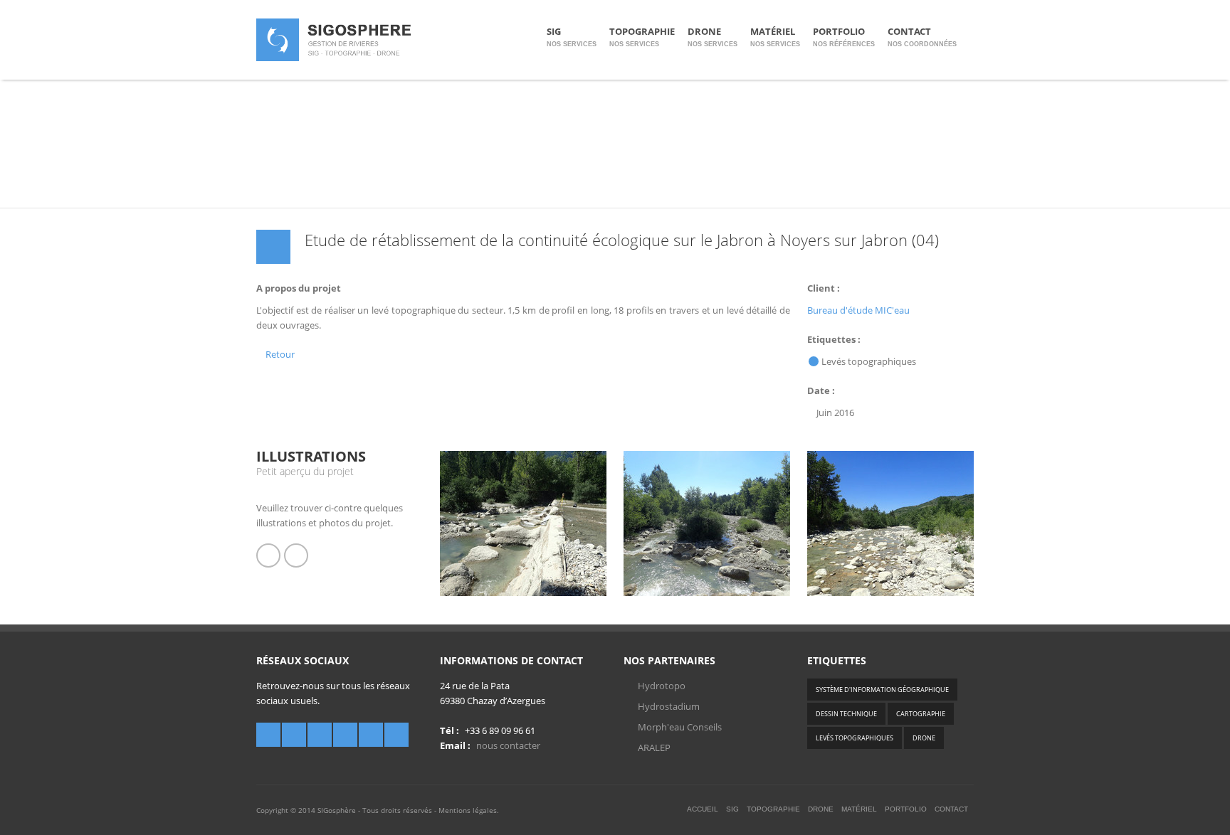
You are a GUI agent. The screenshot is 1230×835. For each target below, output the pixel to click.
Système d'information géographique (882, 689)
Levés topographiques (854, 738)
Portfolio (844, 36)
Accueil (702, 809)
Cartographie (920, 713)
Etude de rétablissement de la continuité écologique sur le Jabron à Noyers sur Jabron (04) (622, 239)
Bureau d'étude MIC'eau (858, 310)
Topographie (642, 36)
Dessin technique (846, 713)
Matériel (775, 36)
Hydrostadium (669, 706)
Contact (922, 36)
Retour (279, 354)
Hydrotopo (661, 685)
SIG (571, 36)
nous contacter (508, 745)
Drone (712, 36)
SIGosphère (336, 810)
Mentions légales (467, 810)
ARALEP (654, 747)
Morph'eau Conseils (680, 726)
